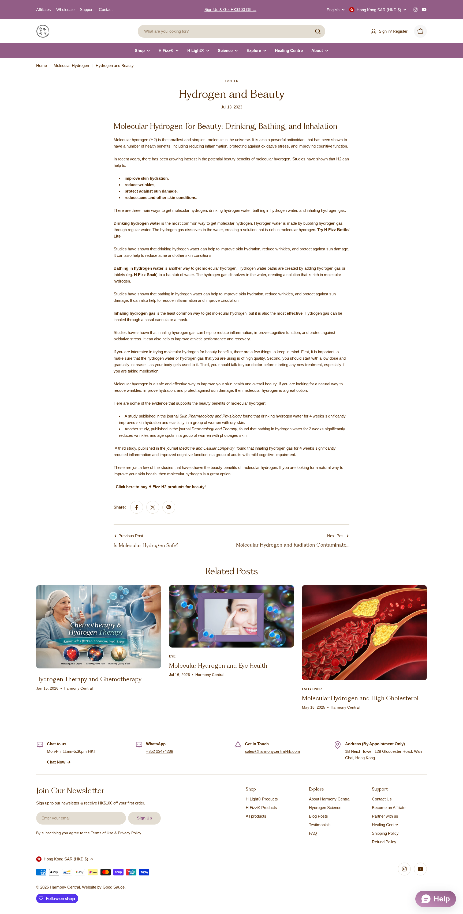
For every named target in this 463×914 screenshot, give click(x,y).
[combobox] (231, 31)
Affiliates (43, 9)
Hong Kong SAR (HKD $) (379, 9)
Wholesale (65, 9)
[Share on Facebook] (136, 507)
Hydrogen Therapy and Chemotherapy (88, 679)
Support (87, 9)
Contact (106, 9)
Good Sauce (114, 887)
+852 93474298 (159, 751)
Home (41, 65)
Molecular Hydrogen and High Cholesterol (360, 698)
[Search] (318, 31)
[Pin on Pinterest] (168, 507)
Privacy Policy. (130, 833)
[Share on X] (152, 507)
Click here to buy (132, 486)
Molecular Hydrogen (71, 65)
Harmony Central (65, 887)
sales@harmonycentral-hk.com (272, 751)
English (333, 10)
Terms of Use (102, 833)
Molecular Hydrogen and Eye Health (218, 665)
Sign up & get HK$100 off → (230, 9)
